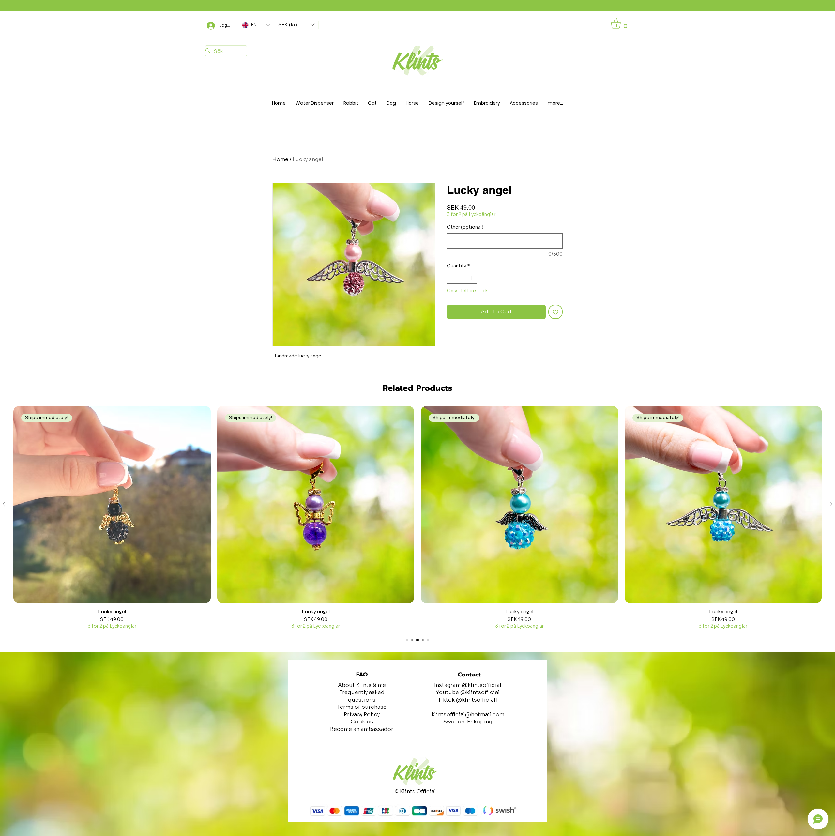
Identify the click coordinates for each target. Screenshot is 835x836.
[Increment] (472, 277)
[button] (296, 25)
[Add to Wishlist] (555, 312)
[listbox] (296, 25)
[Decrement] (452, 277)
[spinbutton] (462, 277)
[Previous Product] (4, 504)
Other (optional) (465, 227)
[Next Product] (831, 504)
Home (280, 159)
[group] (417, 518)
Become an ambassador (361, 729)
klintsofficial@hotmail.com (468, 714)
